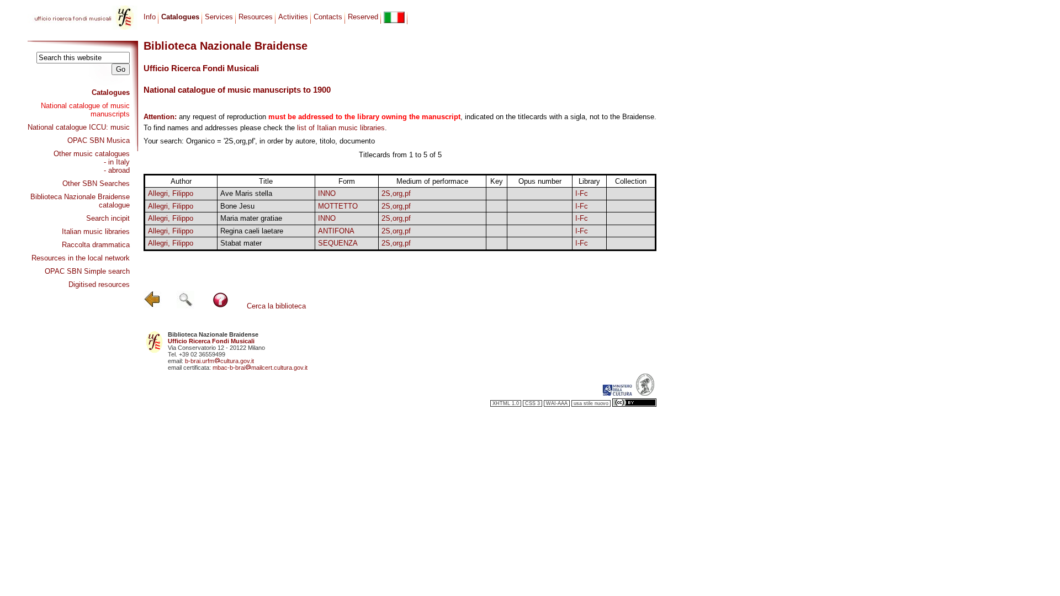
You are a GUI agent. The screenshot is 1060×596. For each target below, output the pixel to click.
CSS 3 (532, 403)
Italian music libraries (96, 231)
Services (219, 17)
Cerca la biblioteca (276, 306)
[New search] (185, 306)
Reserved (363, 17)
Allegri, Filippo (170, 193)
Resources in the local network (80, 258)
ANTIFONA (336, 231)
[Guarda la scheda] (496, 194)
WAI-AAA (557, 403)
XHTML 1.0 (505, 403)
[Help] (220, 306)
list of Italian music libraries (341, 128)
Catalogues (111, 92)
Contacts (328, 17)
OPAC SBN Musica (98, 140)
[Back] (152, 306)
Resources (256, 17)
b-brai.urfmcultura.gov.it (219, 361)
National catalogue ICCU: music (79, 127)
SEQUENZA (338, 243)
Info (150, 17)
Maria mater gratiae (251, 218)
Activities (293, 17)
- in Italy (117, 162)
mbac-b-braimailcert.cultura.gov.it (260, 367)
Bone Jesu (237, 206)
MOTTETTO (338, 206)
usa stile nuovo (591, 403)
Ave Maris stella (246, 193)
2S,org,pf (396, 193)
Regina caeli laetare (251, 231)
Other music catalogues (92, 154)
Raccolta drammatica (96, 245)
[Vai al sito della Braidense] (645, 393)
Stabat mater (241, 243)
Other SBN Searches (96, 183)
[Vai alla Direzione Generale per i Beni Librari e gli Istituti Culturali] (617, 393)
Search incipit (108, 218)
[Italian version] (394, 17)
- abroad (117, 170)
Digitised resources (99, 284)
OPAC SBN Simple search (87, 271)
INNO (327, 193)
